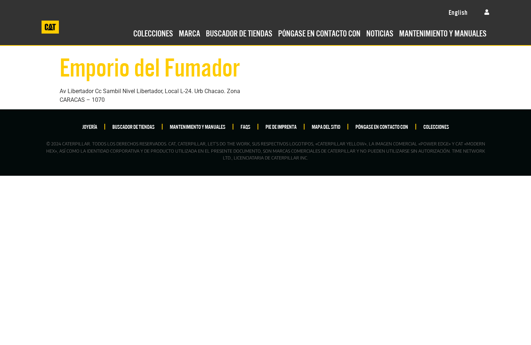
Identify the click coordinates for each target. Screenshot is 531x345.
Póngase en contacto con (319, 32)
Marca (189, 32)
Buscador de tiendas (239, 32)
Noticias (379, 32)
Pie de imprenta (281, 126)
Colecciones (153, 32)
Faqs (245, 126)
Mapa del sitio (326, 126)
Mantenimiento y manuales (443, 32)
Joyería (89, 126)
